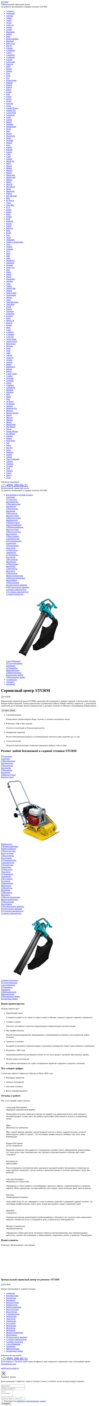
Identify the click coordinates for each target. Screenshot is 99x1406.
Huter (8, 138)
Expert (9, 92)
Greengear (10, 115)
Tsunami (9, 249)
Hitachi (9, 143)
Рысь (8, 348)
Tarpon (9, 457)
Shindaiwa (10, 260)
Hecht (8, 129)
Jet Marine (10, 404)
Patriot (8, 212)
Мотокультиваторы (14, 1332)
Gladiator (10, 385)
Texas (8, 237)
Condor (9, 376)
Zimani (9, 309)
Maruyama (10, 175)
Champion (10, 55)
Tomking (10, 464)
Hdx (8, 394)
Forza (8, 106)
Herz (8, 131)
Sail (7, 443)
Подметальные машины (16, 1337)
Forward (9, 103)
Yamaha (9, 471)
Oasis (8, 203)
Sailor (8, 445)
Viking (9, 286)
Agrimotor (10, 13)
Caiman (9, 48)
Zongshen (10, 314)
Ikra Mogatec (11, 196)
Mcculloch (10, 187)
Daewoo (9, 64)
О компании (11, 679)
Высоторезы (11, 1312)
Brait (8, 36)
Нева (8, 327)
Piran (8, 214)
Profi (8, 219)
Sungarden (10, 279)
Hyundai (9, 140)
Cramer (9, 60)
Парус (9, 475)
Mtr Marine (10, 427)
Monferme (10, 191)
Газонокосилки (12, 1314)
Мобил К (10, 320)
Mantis (9, 173)
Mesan (9, 422)
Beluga (9, 369)
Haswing (10, 392)
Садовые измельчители (16, 1339)
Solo (8, 270)
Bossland (10, 41)
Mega (8, 189)
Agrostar (9, 16)
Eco (7, 78)
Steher (8, 274)
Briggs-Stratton (12, 39)
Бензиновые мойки (14, 1351)
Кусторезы (10, 1323)
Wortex (9, 297)
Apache (9, 362)
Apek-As (10, 25)
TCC (8, 251)
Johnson (9, 406)
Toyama (9, 466)
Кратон (9, 323)
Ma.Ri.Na (10, 161)
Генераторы (11, 1316)
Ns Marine (10, 434)
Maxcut (9, 184)
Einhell (9, 85)
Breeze (9, 371)
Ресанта (9, 346)
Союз (8, 330)
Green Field (11, 113)
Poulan (9, 217)
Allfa (8, 353)
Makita (9, 168)
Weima (9, 290)
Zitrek (8, 307)
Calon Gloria (11, 374)
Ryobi (8, 233)
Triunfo (9, 247)
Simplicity (10, 263)
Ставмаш (10, 334)
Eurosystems (11, 80)
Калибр (9, 316)
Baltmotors (10, 367)
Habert (9, 122)
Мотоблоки (11, 1326)
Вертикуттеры (12, 1302)
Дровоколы (11, 1321)
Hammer (9, 124)
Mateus (9, 180)
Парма (9, 325)
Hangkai (9, 390)
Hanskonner (11, 126)
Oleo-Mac (10, 205)
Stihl (8, 256)
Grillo (8, 117)
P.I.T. (8, 207)
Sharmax (9, 452)
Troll (8, 468)
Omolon (9, 436)
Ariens (9, 20)
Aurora (9, 27)
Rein (8, 230)
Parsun (9, 438)
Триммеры (10, 1346)
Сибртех (10, 332)
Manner (9, 170)
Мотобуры (10, 1328)
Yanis (8, 300)
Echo (8, 76)
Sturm (8, 277)
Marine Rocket (12, 413)
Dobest (9, 71)
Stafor (8, 272)
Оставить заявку (8, 710)
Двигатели (11, 1319)
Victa (8, 284)
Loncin (9, 152)
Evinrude (10, 381)
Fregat (8, 383)
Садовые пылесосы (14, 1342)
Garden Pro (11, 110)
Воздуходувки (12, 1309)
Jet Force (10, 401)
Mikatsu (9, 420)
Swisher (9, 281)
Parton (8, 210)
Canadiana (10, 50)
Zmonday (10, 311)
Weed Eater (11, 288)
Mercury (9, 417)
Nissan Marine (12, 431)
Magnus (9, 411)
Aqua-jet (9, 357)
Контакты (10, 684)
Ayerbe (9, 29)
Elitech (9, 87)
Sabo (8, 258)
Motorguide (11, 424)
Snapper (9, 265)
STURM (4, 2)
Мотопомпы (11, 1335)
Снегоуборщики (13, 1344)
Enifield (9, 83)
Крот (8, 318)
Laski (8, 157)
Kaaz (8, 145)
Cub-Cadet (10, 62)
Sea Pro (9, 448)
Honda (9, 133)
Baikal (8, 364)
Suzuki (9, 454)
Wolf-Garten (11, 293)
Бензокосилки (12, 1296)
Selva (8, 450)
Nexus (8, 429)
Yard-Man (10, 304)
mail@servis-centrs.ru (10, 1368)
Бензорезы (10, 1300)
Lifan (8, 154)
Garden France (12, 108)
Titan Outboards (12, 459)
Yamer (8, 473)
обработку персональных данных (31, 1401)
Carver (9, 53)
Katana (9, 147)
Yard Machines (12, 302)
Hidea (8, 397)
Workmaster (11, 295)
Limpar (9, 159)
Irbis (8, 198)
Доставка (10, 682)
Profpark (9, 221)
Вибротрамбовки (13, 1307)
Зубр (8, 351)
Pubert (8, 226)
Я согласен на (25, 1401)
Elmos (8, 90)
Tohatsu (9, 461)
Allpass (9, 355)
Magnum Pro (11, 408)
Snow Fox (10, 267)
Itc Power (10, 200)
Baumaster (10, 32)
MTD (8, 163)
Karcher (9, 150)
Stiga (8, 254)
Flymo (8, 101)
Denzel (9, 69)
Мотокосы (10, 1330)
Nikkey (9, 193)
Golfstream (10, 387)
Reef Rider (10, 441)
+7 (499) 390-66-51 (14, 485)
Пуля (8, 478)
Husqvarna (10, 136)
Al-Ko (8, 23)
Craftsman (10, 57)
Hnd (8, 399)
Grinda (9, 120)
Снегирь (10, 337)
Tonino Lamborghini (14, 242)
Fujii (8, 94)
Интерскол (11, 344)
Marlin (9, 415)
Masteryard (10, 177)
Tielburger (10, 240)
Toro (8, 244)
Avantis (9, 360)
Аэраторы (10, 1293)
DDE (8, 66)
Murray (9, 166)
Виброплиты (12, 1305)
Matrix (9, 182)
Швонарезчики (12, 1349)
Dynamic (10, 378)
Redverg (9, 228)
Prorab (9, 223)
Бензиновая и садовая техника (19, 495)
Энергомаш (11, 339)
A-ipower (10, 11)
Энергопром (11, 341)
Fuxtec (9, 99)
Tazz (8, 235)
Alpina (9, 18)
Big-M (9, 46)
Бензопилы (11, 1298)
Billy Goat (10, 43)
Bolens (9, 34)
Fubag (8, 96)
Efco (8, 73)
